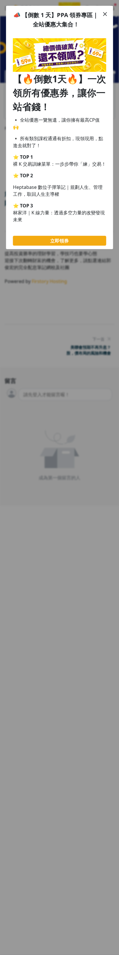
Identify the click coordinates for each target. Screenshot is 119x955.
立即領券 (59, 241)
